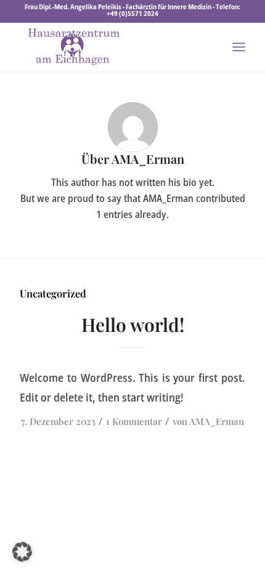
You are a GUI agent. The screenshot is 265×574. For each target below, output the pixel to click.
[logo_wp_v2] (110, 46)
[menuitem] (238, 47)
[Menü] (238, 47)
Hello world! (132, 324)
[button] (22, 552)
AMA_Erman (216, 421)
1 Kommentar (134, 421)
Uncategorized (53, 293)
